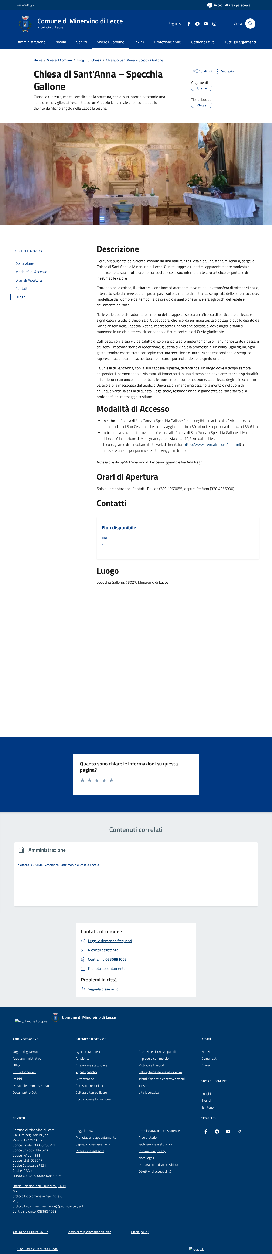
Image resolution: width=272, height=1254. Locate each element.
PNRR (139, 42)
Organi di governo (25, 1051)
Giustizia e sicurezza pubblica (159, 1051)
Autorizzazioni (85, 1078)
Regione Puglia (26, 5)
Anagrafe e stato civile (91, 1065)
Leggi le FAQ (84, 1130)
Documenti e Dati (25, 1092)
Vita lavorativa (149, 1092)
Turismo (144, 1085)
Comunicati (209, 1058)
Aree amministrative (27, 1058)
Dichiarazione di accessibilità (158, 1164)
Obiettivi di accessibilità (155, 1171)
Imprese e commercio (154, 1058)
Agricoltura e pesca (89, 1051)
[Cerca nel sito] (250, 23)
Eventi (206, 1100)
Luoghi (206, 1093)
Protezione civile (167, 42)
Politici (17, 1078)
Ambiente (82, 1058)
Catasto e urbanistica (90, 1085)
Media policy (140, 1231)
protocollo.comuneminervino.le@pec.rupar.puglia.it (48, 1206)
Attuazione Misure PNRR (30, 1231)
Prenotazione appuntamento (96, 1137)
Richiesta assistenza (90, 1151)
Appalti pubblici (86, 1072)
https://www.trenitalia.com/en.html (212, 444)
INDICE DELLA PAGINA (28, 251)
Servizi (81, 42)
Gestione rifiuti (203, 42)
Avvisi (205, 1065)
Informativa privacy (152, 1151)
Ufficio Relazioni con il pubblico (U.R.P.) (39, 1185)
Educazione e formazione (93, 1099)
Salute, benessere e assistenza (160, 1072)
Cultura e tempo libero (91, 1092)
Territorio (207, 1107)
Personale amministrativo (31, 1085)
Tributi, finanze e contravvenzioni (162, 1078)
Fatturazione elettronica (155, 1144)
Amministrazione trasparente (159, 1130)
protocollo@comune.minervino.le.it (37, 1196)
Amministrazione (31, 42)
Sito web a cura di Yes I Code (37, 1248)
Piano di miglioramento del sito (89, 1231)
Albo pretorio (148, 1137)
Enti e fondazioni (24, 1072)
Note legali (146, 1157)
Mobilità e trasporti (152, 1065)
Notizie (206, 1051)
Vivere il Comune (110, 42)
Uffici (16, 1065)
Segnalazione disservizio (93, 1144)
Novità (60, 42)
